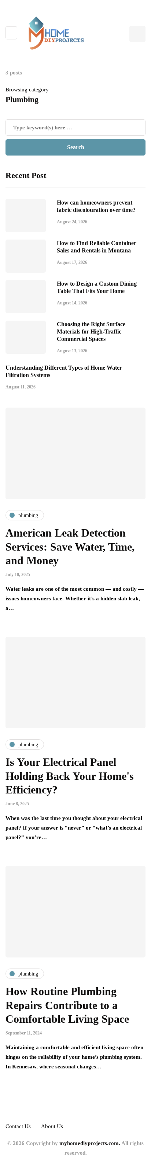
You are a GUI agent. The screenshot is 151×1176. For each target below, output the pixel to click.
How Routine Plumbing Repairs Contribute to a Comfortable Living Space (67, 1005)
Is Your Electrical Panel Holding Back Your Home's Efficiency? (69, 776)
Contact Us (18, 1126)
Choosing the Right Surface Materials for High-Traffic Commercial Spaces (91, 331)
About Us (52, 1126)
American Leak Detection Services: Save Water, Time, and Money (70, 546)
